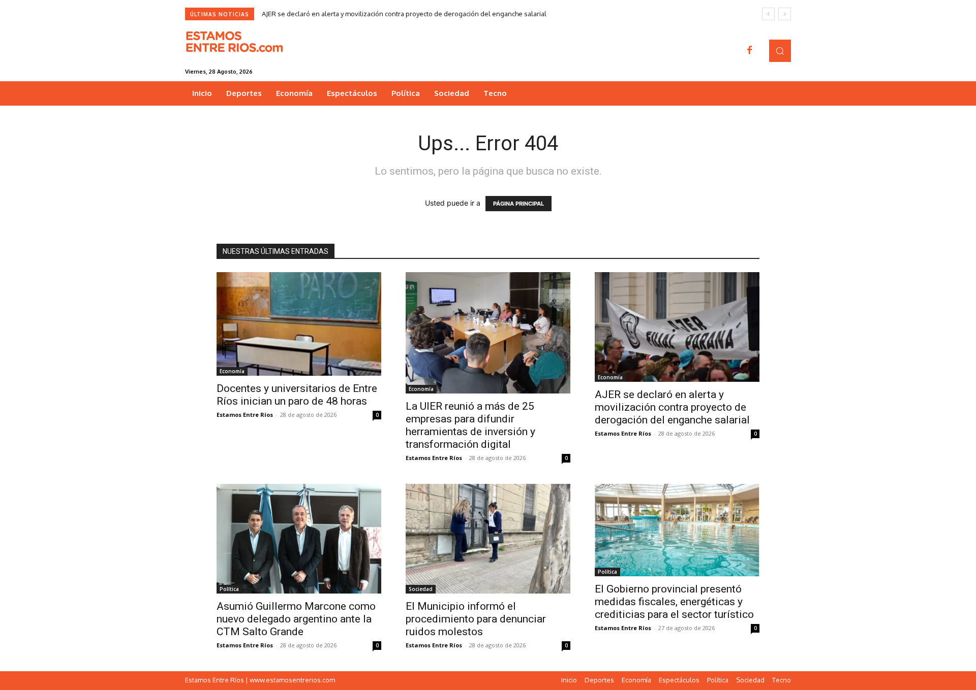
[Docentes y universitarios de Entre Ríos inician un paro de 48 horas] (299, 324)
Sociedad (421, 589)
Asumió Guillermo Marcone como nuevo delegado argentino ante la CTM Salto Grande (296, 619)
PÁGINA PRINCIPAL (518, 203)
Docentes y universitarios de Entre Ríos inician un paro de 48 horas (297, 394)
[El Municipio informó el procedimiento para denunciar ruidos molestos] (488, 539)
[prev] (768, 14)
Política (229, 589)
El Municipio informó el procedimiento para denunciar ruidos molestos (476, 619)
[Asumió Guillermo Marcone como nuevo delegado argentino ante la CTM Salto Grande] (299, 539)
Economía (232, 371)
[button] (780, 50)
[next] (784, 14)
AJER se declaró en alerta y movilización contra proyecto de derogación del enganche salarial (404, 14)
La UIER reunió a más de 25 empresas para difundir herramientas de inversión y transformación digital (470, 425)
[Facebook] (750, 51)
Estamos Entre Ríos (245, 414)
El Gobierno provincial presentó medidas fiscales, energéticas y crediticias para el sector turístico (674, 601)
